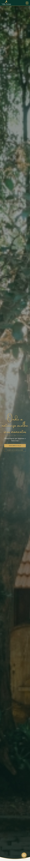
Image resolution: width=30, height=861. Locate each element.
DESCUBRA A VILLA (15, 445)
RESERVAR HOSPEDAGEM (15, 450)
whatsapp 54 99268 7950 (24, 855)
